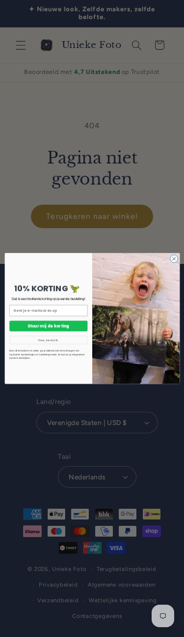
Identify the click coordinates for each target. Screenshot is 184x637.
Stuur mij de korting (48, 326)
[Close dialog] (174, 258)
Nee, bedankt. (48, 340)
